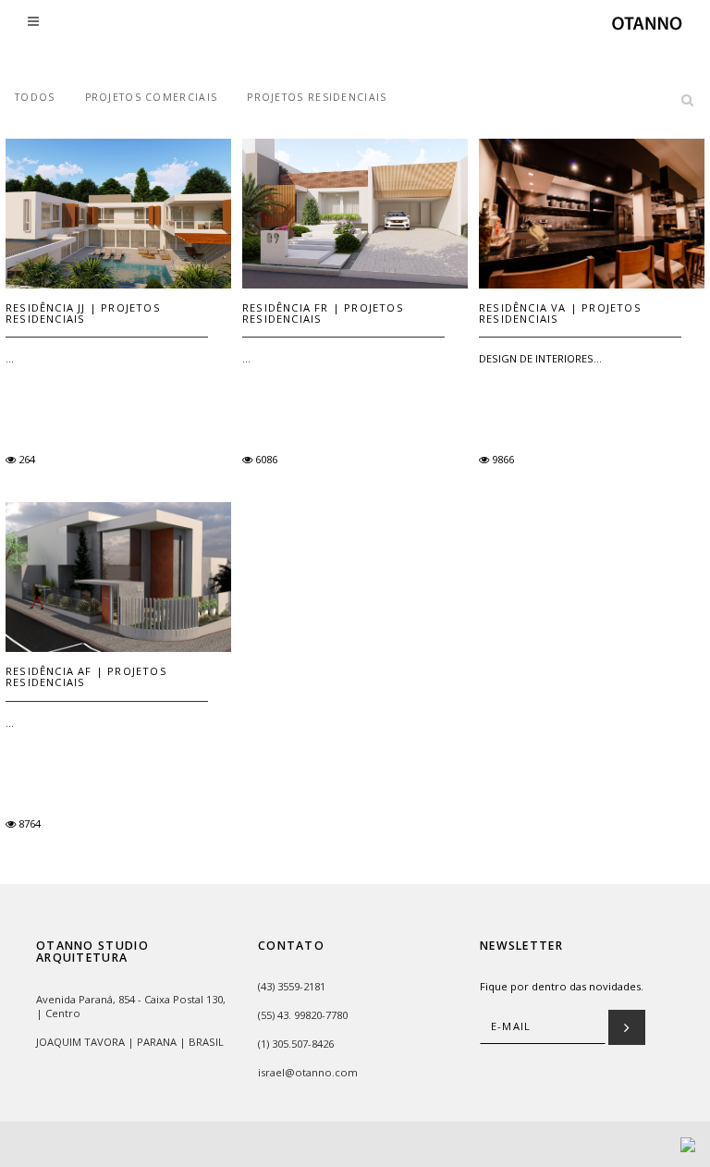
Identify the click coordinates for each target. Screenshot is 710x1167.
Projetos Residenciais (316, 97)
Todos (35, 97)
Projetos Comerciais (151, 97)
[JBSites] (687, 1143)
